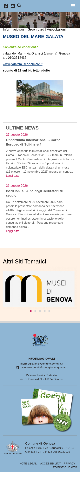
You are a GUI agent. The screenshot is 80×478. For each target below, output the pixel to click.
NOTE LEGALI (28, 463)
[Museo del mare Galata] (40, 93)
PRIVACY (69, 463)
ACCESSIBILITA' (50, 463)
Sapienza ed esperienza (20, 47)
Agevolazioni (56, 29)
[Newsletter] (13, 6)
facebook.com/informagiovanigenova (43, 367)
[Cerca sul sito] (19, 6)
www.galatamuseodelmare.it (23, 64)
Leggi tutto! (13, 175)
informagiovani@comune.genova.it (41, 363)
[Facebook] (6, 6)
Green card (36, 29)
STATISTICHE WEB (65, 467)
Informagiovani (13, 29)
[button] (30, 311)
